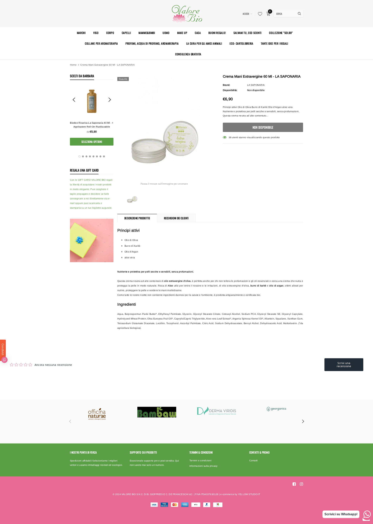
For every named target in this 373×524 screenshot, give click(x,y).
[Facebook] (294, 484)
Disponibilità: (230, 90)
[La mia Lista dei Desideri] (258, 13)
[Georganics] (276, 409)
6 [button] (97, 156)
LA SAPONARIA (256, 85)
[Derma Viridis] (217, 411)
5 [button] (93, 156)
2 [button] (83, 156)
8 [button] (104, 156)
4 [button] (90, 156)
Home (73, 64)
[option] (91, 116)
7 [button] (100, 156)
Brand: (226, 85)
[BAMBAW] (157, 412)
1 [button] (79, 156)
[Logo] (186, 13)
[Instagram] (301, 484)
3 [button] (86, 156)
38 (230, 137)
